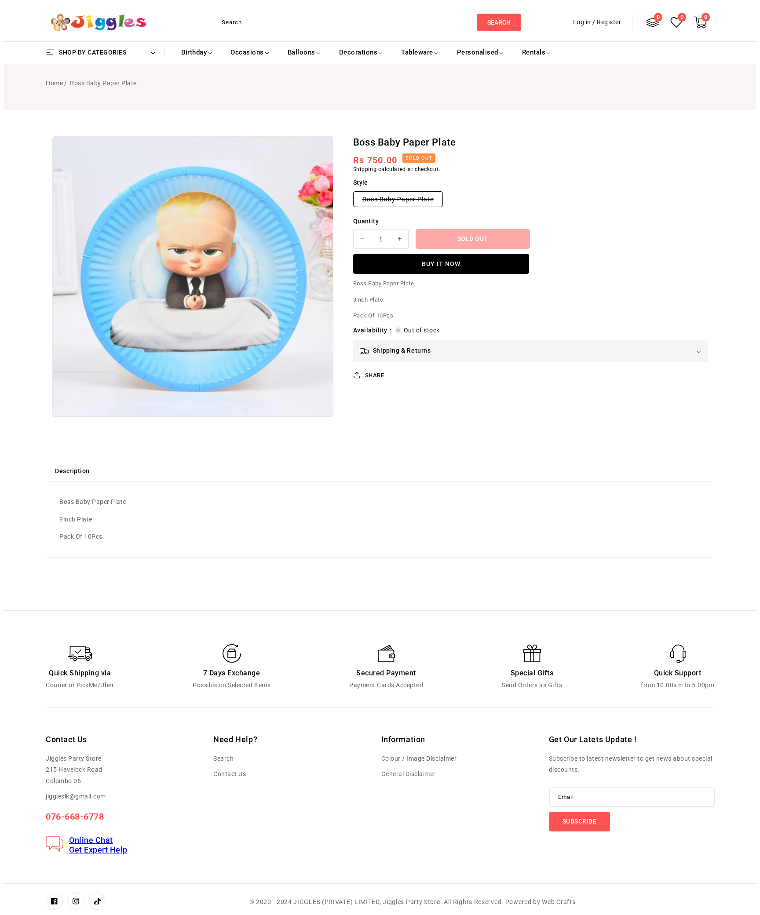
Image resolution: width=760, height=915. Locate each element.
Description (72, 470)
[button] (700, 22)
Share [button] (374, 375)
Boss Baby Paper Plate (402, 201)
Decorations (358, 52)
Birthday (194, 52)
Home (54, 83)
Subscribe (580, 821)
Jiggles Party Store (411, 901)
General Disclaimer (408, 773)
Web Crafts (558, 901)
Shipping (365, 169)
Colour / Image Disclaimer (419, 758)
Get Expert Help (98, 849)
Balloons (301, 52)
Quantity (366, 221)
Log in (582, 22)
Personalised (477, 52)
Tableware (417, 52)
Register (609, 22)
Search (499, 22)
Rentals (534, 52)
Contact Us (229, 773)
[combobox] (343, 22)
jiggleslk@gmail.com (76, 796)
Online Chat (91, 840)
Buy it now (441, 263)
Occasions (247, 52)
